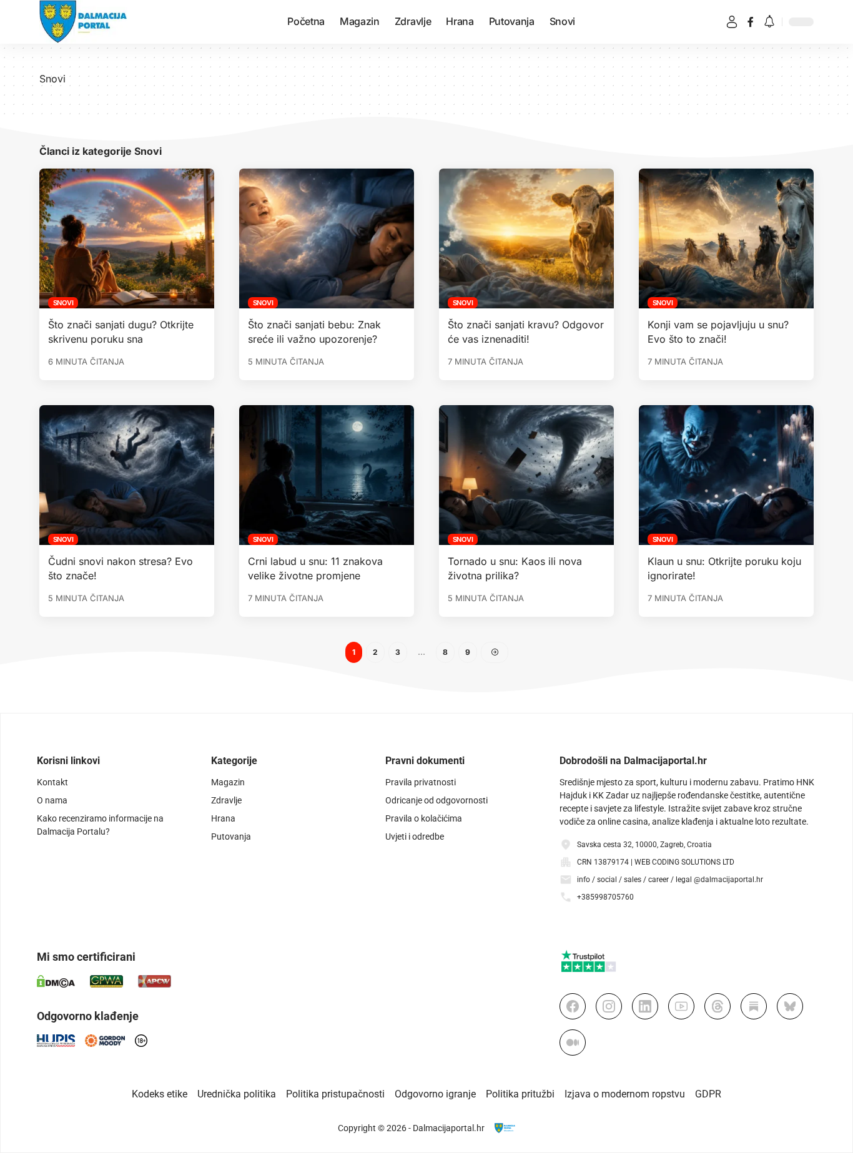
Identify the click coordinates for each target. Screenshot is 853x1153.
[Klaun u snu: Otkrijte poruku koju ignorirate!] (726, 475)
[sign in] (732, 22)
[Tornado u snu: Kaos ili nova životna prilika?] (526, 475)
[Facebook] (750, 21)
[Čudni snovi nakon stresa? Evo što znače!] (126, 475)
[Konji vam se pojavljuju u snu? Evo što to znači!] (726, 238)
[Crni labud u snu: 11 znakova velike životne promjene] (326, 475)
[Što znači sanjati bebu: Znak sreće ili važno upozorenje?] (326, 238)
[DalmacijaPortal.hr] (83, 22)
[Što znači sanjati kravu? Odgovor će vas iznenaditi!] (526, 238)
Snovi (63, 302)
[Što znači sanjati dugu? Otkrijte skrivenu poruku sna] (126, 238)
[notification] (769, 22)
